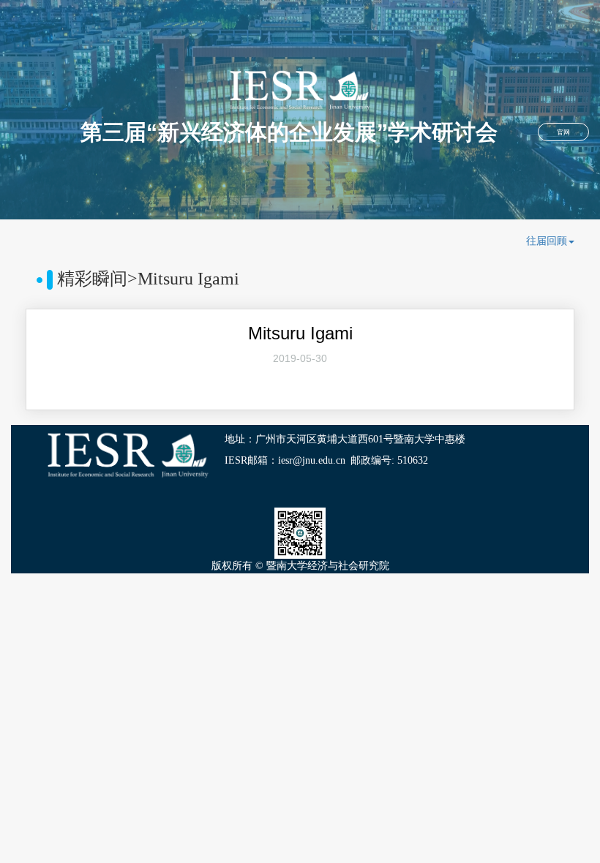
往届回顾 (546, 240)
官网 (563, 132)
